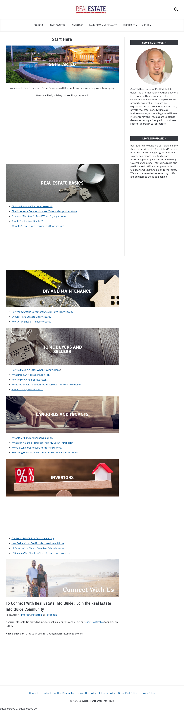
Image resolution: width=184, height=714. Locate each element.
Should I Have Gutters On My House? (31, 316)
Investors (77, 25)
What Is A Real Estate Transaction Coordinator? (38, 226)
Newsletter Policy (86, 693)
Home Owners (57, 25)
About (145, 25)
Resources (129, 25)
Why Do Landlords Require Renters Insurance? (37, 447)
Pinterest (25, 614)
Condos (38, 25)
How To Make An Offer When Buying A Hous (36, 370)
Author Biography (64, 693)
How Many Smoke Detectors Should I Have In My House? (42, 312)
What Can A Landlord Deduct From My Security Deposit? (42, 442)
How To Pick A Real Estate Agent (30, 379)
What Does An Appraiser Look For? (31, 374)
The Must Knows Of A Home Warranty (32, 206)
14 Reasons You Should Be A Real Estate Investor (38, 548)
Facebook (51, 614)
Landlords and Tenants (103, 25)
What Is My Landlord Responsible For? (32, 438)
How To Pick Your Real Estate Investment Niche (38, 543)
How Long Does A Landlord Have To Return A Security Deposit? (46, 452)
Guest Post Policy (94, 622)
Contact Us (35, 693)
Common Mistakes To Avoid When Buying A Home (39, 216)
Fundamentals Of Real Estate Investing (33, 538)
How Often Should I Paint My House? (31, 321)
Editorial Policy (107, 693)
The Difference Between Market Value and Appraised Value (44, 211)
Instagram (36, 614)
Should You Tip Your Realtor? (27, 221)
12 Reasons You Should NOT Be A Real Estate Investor (41, 553)
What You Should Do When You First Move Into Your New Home (46, 384)
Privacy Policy (147, 693)
